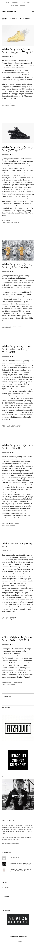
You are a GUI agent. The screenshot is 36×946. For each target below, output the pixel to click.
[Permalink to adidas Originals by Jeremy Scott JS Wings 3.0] (18, 143)
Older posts (7, 696)
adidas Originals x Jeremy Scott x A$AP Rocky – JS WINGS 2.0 (16, 349)
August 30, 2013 (6, 425)
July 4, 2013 (5, 617)
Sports (7, 619)
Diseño (4, 222)
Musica (22, 5)
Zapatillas (15, 2)
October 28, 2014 (6, 221)
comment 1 (13, 617)
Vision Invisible (9, 12)
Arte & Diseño (25, 2)
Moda (8, 2)
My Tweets (6, 887)
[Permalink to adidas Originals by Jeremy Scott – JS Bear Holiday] (18, 260)
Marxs (12, 56)
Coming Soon (14, 857)
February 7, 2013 (6, 682)
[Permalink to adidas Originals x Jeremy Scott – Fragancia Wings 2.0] (18, 45)
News (7, 105)
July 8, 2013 (5, 523)
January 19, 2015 (6, 104)
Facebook (5, 896)
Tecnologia (14, 5)
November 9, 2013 (6, 326)
